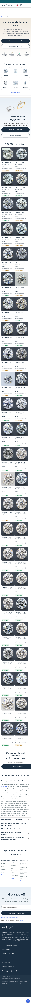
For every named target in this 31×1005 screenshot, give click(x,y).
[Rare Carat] (6, 5)
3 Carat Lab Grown (23, 872)
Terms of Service (23, 981)
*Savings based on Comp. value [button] (15, 983)
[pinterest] (7, 971)
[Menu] (29, 5)
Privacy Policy (5, 981)
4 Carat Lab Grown (23, 877)
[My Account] (21, 5)
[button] (15, 781)
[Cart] (25, 5)
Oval (2, 866)
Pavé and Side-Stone (15, 871)
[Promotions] (17, 5)
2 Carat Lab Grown (23, 868)
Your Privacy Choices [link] (13, 981)
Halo (12, 868)
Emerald (3, 872)
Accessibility (4, 983)
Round (3, 863)
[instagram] (16, 971)
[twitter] (12, 971)
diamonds (4, 787)
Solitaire (13, 865)
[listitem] (15, 946)
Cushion (3, 869)
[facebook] (2, 971)
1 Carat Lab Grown (23, 864)
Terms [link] (21, 920)
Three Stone (14, 875)
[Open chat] (28, 1001)
